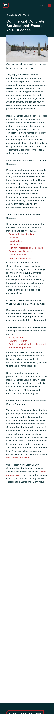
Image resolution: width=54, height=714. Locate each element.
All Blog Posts (19, 14)
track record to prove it (17, 457)
